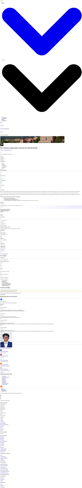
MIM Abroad (2, 439)
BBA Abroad (2, 447)
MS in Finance (2, 442)
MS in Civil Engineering (3, 441)
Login (1, 122)
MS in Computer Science (3, 435)
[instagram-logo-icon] (41, 397)
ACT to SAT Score (3, 467)
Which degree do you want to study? (5, 209)
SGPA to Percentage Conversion (4, 471)
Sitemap (1, 430)
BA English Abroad (3, 450)
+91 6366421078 (3, 390)
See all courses (2, 451)
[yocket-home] (1, 387)
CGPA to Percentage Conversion (4, 474)
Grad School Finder (3, 456)
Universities (2, 125)
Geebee (1, 480)
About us (1, 418)
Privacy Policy (2, 421)
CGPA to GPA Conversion (4, 464)
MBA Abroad (2, 438)
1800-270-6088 (3, 389)
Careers (1, 427)
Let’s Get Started (3, 294)
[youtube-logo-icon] (41, 395)
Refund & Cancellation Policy (4, 424)
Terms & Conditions (3, 423)
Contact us (1, 420)
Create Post (2, 304)
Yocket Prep (2, 485)
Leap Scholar (2, 477)
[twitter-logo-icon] (41, 396)
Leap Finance (2, 479)
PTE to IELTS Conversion (4, 465)
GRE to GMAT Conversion (4, 468)
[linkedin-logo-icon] (41, 398)
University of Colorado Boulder (4, 128)
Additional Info (2, 257)
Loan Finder (2, 459)
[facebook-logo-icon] (41, 394)
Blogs (1, 455)
